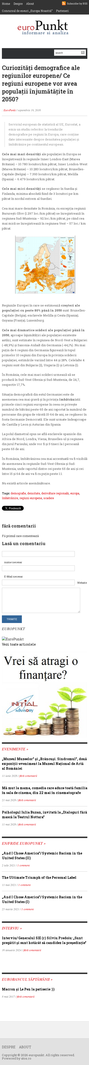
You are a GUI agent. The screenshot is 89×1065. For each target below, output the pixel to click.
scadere (48, 498)
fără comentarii (28, 776)
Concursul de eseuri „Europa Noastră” (27, 11)
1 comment (23, 865)
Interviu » (12, 927)
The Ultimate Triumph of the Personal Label (39, 877)
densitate (33, 493)
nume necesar (13, 562)
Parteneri (62, 11)
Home (6, 3)
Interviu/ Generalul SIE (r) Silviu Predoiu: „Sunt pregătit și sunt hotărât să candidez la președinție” (44, 940)
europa (74, 493)
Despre (18, 3)
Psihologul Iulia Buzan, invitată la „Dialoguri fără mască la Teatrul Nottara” (44, 814)
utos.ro (26, 1058)
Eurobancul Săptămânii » (27, 979)
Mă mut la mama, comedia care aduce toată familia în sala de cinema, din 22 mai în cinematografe (44, 790)
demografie (18, 493)
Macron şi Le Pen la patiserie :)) (28, 989)
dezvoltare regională (55, 493)
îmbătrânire (10, 498)
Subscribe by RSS (77, 3)
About (30, 3)
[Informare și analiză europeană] (44, 27)
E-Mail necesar (13, 576)
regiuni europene (30, 498)
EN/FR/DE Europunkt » (24, 843)
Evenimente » (15, 748)
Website (82, 582)
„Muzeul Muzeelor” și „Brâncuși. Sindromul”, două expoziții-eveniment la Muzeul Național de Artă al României (44, 764)
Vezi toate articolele (19, 644)
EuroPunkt (10, 110)
